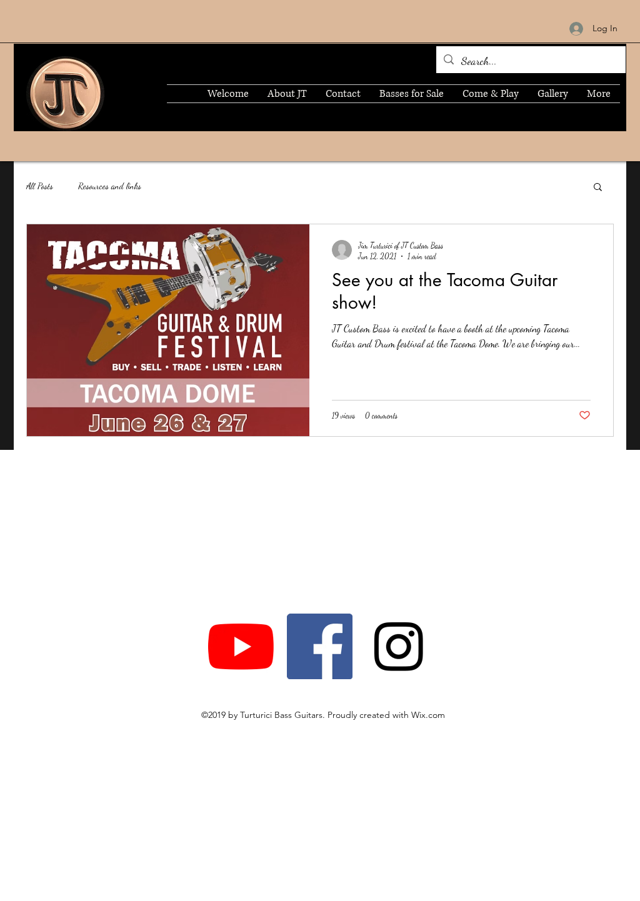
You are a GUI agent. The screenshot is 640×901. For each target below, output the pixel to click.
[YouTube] (241, 646)
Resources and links (109, 186)
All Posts (39, 186)
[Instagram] (398, 646)
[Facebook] (319, 646)
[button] (598, 187)
